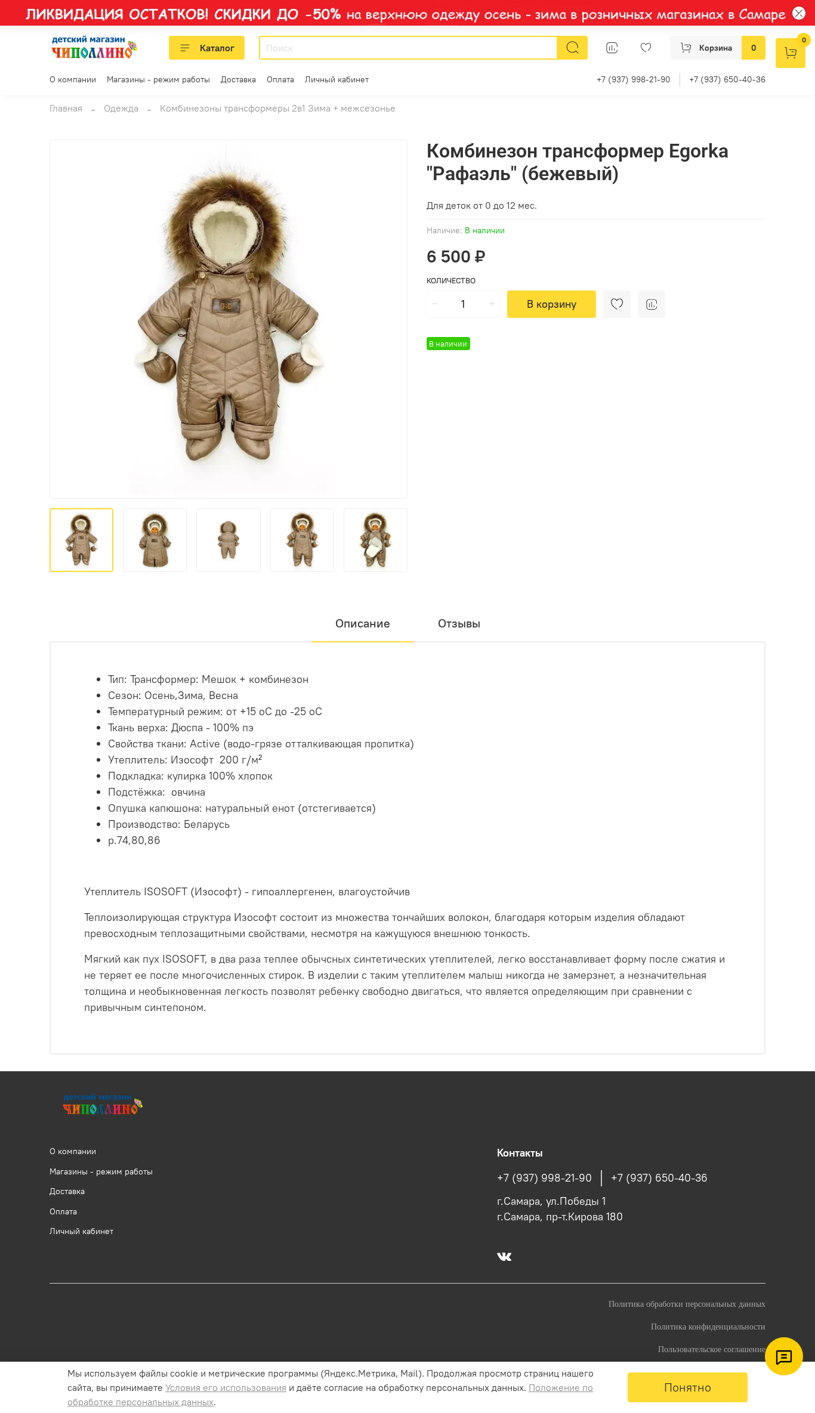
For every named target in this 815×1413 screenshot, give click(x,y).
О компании (73, 79)
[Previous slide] (68, 319)
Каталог (217, 48)
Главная (66, 108)
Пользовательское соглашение (711, 1349)
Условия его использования (225, 1387)
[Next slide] (388, 319)
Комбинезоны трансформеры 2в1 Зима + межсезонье (278, 108)
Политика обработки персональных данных (687, 1304)
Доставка (238, 79)
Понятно (687, 1387)
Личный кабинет (337, 79)
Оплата (280, 79)
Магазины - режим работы (158, 79)
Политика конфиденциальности (708, 1326)
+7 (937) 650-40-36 (727, 79)
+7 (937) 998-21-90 (634, 79)
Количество (451, 280)
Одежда (121, 108)
